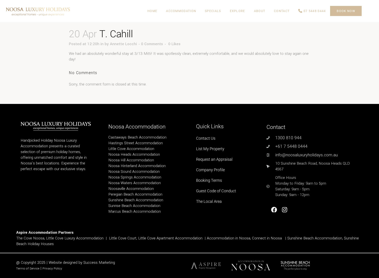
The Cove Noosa (30, 238)
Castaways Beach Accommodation (137, 137)
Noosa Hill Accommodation (131, 160)
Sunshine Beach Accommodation (135, 200)
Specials (213, 11)
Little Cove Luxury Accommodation (75, 238)
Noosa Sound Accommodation (134, 171)
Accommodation (181, 11)
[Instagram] (284, 209)
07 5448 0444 (314, 11)
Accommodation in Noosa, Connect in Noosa (244, 238)
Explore (237, 11)
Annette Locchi (123, 44)
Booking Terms (209, 180)
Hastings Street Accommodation (135, 143)
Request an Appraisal (214, 159)
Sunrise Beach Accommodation (134, 205)
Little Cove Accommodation (131, 148)
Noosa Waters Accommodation (134, 183)
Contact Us (205, 138)
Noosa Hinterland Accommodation (137, 166)
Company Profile (210, 170)
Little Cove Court (122, 238)
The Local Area (209, 201)
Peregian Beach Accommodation (135, 194)
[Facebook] (274, 209)
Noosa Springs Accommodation (134, 177)
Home (152, 11)
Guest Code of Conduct (216, 191)
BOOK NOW (346, 11)
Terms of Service (27, 268)
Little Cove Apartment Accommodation (170, 238)
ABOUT (259, 11)
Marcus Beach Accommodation (134, 211)
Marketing (107, 262)
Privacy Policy (52, 268)
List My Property (210, 148)
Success (91, 262)
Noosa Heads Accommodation (134, 154)
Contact (282, 11)
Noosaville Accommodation (131, 188)
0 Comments (152, 44)
